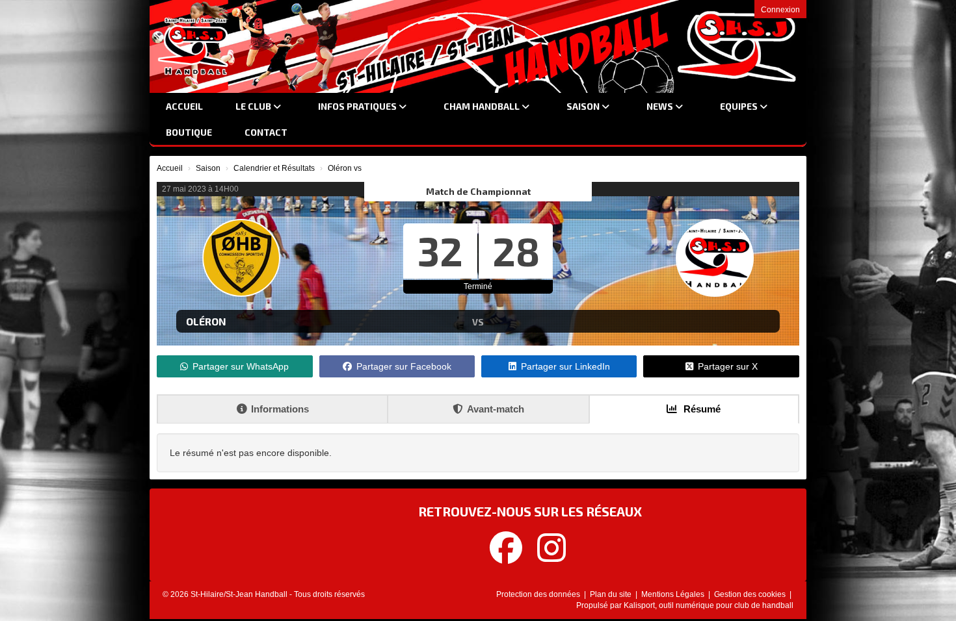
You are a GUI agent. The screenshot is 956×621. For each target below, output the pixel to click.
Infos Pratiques (358, 106)
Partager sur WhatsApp (241, 366)
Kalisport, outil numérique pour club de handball (708, 605)
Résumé (701, 408)
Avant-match (495, 408)
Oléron (206, 321)
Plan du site (611, 594)
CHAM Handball (483, 106)
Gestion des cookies (751, 594)
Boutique (189, 132)
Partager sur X (728, 366)
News (660, 106)
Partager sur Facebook (403, 366)
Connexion (780, 9)
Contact (266, 132)
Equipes (740, 106)
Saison (584, 106)
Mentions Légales (673, 594)
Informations (280, 408)
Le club (254, 106)
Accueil (184, 106)
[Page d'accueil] (193, 46)
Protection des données (539, 594)
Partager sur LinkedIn (565, 366)
